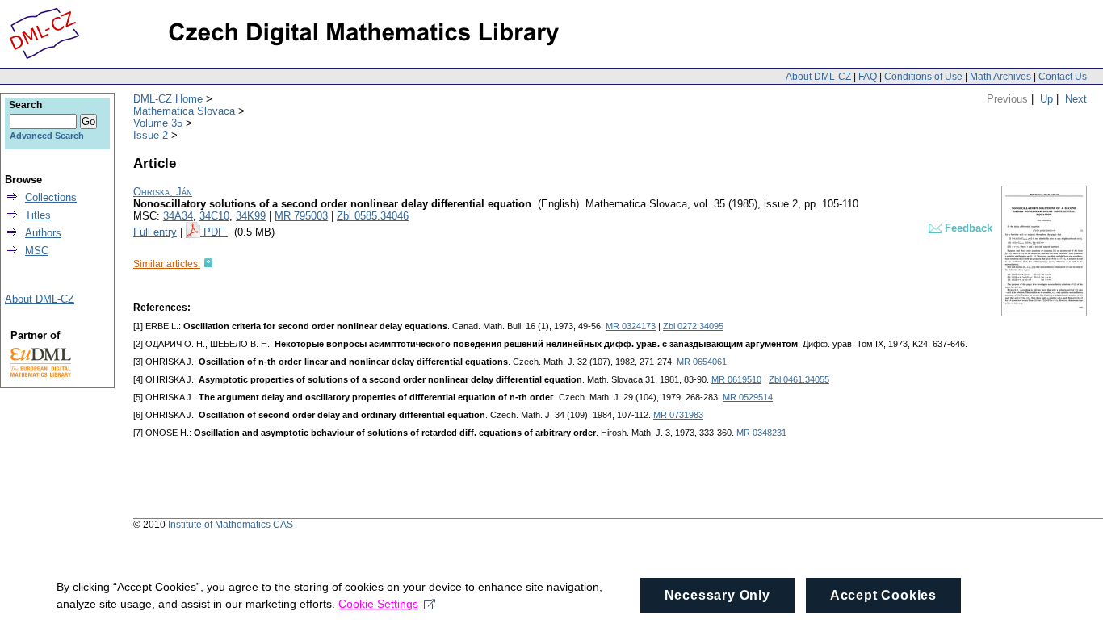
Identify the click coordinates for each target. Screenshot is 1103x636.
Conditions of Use (923, 76)
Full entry (155, 232)
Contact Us (1062, 76)
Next (1076, 99)
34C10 (214, 216)
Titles (38, 215)
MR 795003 (301, 216)
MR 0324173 (631, 326)
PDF (215, 232)
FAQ (867, 76)
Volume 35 (157, 123)
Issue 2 (150, 135)
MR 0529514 (748, 397)
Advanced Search (47, 135)
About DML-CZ (818, 76)
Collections (51, 197)
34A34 (178, 216)
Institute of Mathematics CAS (230, 524)
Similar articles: (166, 264)
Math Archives (1000, 76)
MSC (36, 251)
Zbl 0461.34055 (799, 379)
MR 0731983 (678, 415)
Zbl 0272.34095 (693, 326)
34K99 (251, 216)
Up (1046, 99)
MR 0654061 (702, 361)
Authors (43, 233)
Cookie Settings (378, 603)
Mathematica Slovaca (184, 111)
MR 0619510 (736, 379)
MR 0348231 (761, 432)
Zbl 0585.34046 (373, 216)
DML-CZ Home (168, 99)
